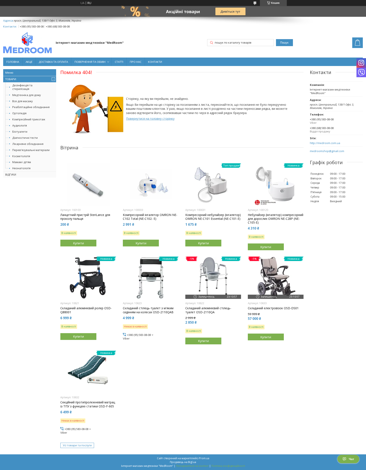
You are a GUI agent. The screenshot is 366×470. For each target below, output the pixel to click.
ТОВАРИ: (11, 79)
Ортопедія (19, 113)
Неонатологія (21, 168)
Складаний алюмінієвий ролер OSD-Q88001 (86, 310)
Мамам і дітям (21, 162)
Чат (351, 459)
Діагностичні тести (25, 138)
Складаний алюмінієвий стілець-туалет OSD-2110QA (208, 310)
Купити (78, 243)
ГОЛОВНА (12, 62)
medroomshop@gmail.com (327, 151)
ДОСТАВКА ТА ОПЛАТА (53, 62)
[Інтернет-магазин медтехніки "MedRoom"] (27, 43)
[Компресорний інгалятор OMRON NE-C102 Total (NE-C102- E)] (151, 184)
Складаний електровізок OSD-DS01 (273, 308)
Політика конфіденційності (228, 466)
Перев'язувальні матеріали (31, 150)
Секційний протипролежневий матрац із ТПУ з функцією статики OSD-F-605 (87, 404)
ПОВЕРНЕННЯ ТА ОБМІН (90, 62)
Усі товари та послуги (77, 445)
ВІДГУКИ (10, 174)
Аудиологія (19, 125)
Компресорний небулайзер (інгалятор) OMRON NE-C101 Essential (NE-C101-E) (213, 217)
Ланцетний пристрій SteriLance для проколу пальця (85, 217)
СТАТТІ (119, 62)
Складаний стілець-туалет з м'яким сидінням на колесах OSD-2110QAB (148, 310)
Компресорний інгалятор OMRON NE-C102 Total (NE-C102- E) (150, 217)
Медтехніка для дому (26, 95)
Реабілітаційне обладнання (31, 107)
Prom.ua (204, 458)
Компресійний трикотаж (28, 119)
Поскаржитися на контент (192, 466)
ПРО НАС (135, 62)
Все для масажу (22, 101)
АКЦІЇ (29, 62)
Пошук (284, 42)
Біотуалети (19, 131)
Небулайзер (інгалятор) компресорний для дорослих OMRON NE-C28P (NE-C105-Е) (275, 218)
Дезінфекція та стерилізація (22, 87)
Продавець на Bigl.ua (183, 462)
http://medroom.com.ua (325, 143)
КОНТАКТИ (155, 62)
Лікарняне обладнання (27, 144)
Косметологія (21, 156)
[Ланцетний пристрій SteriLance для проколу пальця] (88, 184)
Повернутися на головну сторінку (150, 119)
